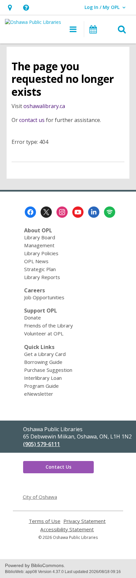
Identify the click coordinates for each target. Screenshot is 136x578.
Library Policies (41, 253)
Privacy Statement (84, 521)
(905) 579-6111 (41, 444)
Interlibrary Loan (43, 378)
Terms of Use (44, 521)
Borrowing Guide (43, 362)
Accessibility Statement (67, 529)
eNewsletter (38, 393)
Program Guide (41, 385)
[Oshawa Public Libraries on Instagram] (62, 212)
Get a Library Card (45, 354)
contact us (32, 120)
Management (39, 245)
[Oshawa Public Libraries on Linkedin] (93, 212)
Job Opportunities (44, 297)
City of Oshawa (40, 496)
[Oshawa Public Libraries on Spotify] (109, 212)
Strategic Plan (40, 269)
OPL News (36, 261)
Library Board (39, 237)
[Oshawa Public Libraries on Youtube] (78, 212)
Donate (32, 317)
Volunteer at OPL (43, 333)
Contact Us (58, 467)
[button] (10, 7)
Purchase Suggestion (48, 370)
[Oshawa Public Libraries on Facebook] (30, 212)
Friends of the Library (48, 325)
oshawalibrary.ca (44, 106)
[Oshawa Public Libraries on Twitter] (46, 212)
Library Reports (42, 277)
